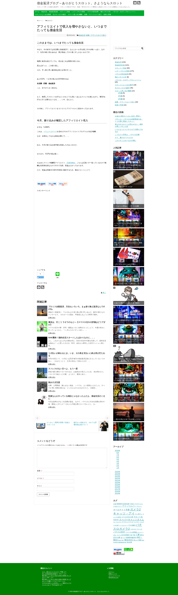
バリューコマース (50, 131)
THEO (132, 504)
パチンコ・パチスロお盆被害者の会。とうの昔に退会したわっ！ (128, 166)
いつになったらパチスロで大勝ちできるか (128, 224)
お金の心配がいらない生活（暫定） (128, 116)
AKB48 (119, 504)
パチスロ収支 (119, 532)
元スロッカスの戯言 (59, 14)
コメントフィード (114, 575)
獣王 (123, 540)
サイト (39, 486)
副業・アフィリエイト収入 (93, 14)
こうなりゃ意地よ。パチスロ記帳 (127, 134)
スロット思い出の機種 (75, 14)
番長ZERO (128, 540)
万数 (131, 535)
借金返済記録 (53, 11)
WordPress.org (113, 577)
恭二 (104, 293)
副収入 (142, 535)
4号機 (120, 93)
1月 (118, 468)
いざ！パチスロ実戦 (78, 11)
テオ (114, 522)
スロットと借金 (65, 11)
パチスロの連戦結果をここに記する (127, 439)
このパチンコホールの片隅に (125, 140)
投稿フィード (113, 574)
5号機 (120, 96)
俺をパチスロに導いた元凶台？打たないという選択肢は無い (128, 360)
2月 (118, 466)
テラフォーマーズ (128, 522)
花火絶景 (129, 542)
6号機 (120, 99)
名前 (39, 471)
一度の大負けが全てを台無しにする (127, 419)
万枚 (134, 535)
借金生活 (44, 11)
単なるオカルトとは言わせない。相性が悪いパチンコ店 (128, 244)
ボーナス (139, 532)
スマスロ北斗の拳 (127, 517)
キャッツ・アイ (124, 513)
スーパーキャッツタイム (131, 519)
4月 (118, 461)
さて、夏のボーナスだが (124, 137)
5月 (118, 459)
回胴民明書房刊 (131, 537)
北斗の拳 (116, 537)
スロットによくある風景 (43, 14)
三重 (138, 535)
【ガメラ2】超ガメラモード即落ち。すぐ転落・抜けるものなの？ (128, 379)
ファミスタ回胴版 (131, 532)
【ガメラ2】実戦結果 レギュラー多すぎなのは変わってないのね (128, 399)
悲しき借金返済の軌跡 (49, 574)
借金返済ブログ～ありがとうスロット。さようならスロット (80, 3)
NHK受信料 (125, 504)
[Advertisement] (54, 206)
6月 (118, 457)
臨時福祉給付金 (122, 542)
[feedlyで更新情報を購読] (135, 2)
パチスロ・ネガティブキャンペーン (124, 11)
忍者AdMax (71, 163)
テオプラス (119, 522)
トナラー (137, 522)
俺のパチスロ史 (105, 11)
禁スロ (136, 540)
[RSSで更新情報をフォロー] (139, 2)
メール (40, 478)
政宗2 (119, 540)
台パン (123, 537)
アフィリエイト (129, 506)
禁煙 (139, 540)
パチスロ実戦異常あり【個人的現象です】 (128, 321)
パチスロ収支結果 (92, 11)
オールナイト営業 (121, 510)
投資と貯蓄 (107, 14)
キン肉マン (138, 514)
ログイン (111, 572)
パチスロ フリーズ (136, 529)
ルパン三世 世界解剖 (123, 535)
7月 (118, 455)
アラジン (139, 506)
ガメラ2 (135, 509)
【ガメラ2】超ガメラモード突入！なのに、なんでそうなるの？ (128, 341)
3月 (118, 463)
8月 (118, 453)
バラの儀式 (131, 525)
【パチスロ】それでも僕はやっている (128, 283)
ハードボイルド (123, 525)
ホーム (37, 11)
